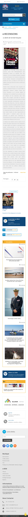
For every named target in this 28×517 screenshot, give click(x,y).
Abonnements (6, 456)
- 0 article (15, 19)
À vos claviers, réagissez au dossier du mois (14, 223)
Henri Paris (23, 172)
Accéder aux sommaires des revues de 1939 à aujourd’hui (13, 390)
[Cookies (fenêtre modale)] (25, 514)
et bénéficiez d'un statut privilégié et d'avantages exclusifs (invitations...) (16, 375)
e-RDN (9, 27)
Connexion (8, 1)
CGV (3, 462)
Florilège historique (7, 477)
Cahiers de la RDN (6, 475)
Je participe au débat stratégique (14, 219)
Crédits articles (6, 458)
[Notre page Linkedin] (11, 445)
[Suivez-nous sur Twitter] (7, 445)
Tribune (4, 471)
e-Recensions (15, 27)
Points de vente (6, 460)
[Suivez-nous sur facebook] (4, 445)
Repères (4, 479)
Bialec (9, 516)
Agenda (10, 412)
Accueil (5, 27)
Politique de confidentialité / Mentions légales (12, 464)
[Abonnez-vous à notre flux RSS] (15, 445)
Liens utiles (11, 420)
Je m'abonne (7, 440)
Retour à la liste (14, 191)
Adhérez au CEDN (13, 372)
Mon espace (22, 1)
